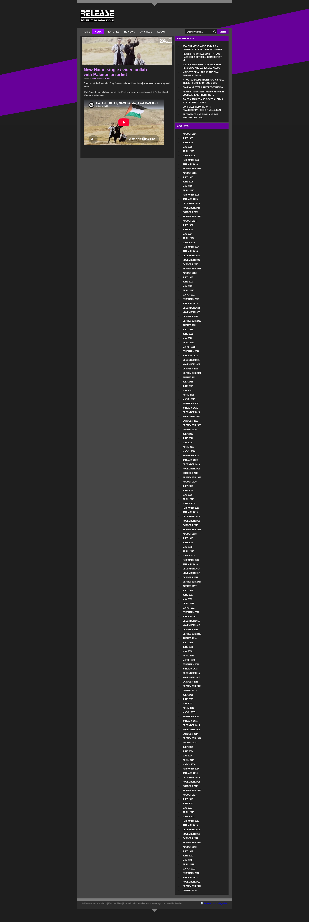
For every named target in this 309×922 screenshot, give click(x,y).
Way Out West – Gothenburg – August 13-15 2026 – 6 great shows (202, 48)
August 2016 (190, 638)
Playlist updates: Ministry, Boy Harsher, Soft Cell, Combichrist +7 (202, 57)
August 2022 (190, 325)
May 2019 (187, 495)
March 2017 (189, 608)
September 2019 (192, 477)
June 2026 (188, 142)
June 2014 (188, 751)
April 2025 (188, 190)
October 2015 (190, 682)
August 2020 (190, 429)
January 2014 (190, 773)
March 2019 (189, 503)
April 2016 (188, 655)
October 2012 (190, 838)
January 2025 (190, 199)
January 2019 (190, 512)
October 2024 (190, 212)
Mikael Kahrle (104, 79)
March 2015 (189, 712)
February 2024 (191, 247)
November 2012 (191, 834)
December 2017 (191, 569)
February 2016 (191, 664)
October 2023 (190, 264)
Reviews (129, 31)
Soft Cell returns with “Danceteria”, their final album (202, 108)
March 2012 (189, 869)
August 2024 (190, 221)
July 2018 (188, 538)
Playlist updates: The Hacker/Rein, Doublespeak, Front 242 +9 (203, 93)
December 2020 (191, 412)
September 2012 (192, 842)
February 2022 (191, 351)
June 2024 (188, 229)
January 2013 (190, 825)
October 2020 (190, 421)
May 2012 (187, 860)
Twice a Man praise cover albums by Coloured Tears (203, 101)
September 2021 (192, 373)
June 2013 (188, 803)
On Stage (146, 31)
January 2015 (190, 721)
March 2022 (189, 347)
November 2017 (191, 573)
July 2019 (188, 486)
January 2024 (190, 251)
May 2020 (187, 442)
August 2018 (190, 534)
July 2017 (188, 590)
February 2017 (191, 612)
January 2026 (190, 164)
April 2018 (188, 551)
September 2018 (192, 529)
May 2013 (187, 808)
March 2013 (189, 816)
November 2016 (191, 625)
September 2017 (192, 582)
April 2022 (188, 342)
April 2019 (188, 499)
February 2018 (191, 560)
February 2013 (191, 821)
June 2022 (188, 334)
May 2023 (187, 286)
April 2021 (188, 395)
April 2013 (188, 812)
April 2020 (188, 447)
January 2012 (190, 877)
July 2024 (188, 225)
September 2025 (192, 168)
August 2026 (190, 134)
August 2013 (190, 795)
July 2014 (188, 747)
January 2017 (190, 616)
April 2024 (188, 238)
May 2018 (187, 547)
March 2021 (189, 399)
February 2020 (191, 455)
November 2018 (191, 521)
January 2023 (190, 303)
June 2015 (188, 699)
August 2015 (190, 690)
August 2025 (190, 173)
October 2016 (190, 629)
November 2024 (191, 208)
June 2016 (188, 647)
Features (113, 31)
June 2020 (188, 438)
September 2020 (192, 425)
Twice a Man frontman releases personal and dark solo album (202, 66)
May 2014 (187, 756)
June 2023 (188, 282)
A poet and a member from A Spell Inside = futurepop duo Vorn (203, 81)
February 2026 (191, 160)
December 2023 (191, 255)
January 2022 (190, 355)
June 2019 (188, 490)
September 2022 (192, 321)
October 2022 (190, 316)
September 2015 (192, 686)
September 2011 (192, 886)
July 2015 (188, 695)
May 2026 (187, 147)
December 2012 (191, 829)
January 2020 (190, 460)
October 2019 (190, 473)
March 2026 (189, 155)
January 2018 (190, 564)
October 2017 (190, 577)
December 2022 (191, 308)
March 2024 (189, 242)
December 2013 (191, 777)
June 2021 (188, 386)
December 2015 (191, 673)
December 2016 (191, 621)
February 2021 (191, 403)
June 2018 (188, 542)
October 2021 (190, 369)
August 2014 (190, 742)
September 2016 (192, 634)
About (161, 31)
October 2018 (190, 525)
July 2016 (188, 642)
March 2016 (189, 660)
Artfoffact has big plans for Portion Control (200, 116)
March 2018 (189, 555)
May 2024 (187, 234)
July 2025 (188, 177)
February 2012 (191, 873)
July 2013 (188, 799)
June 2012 (188, 856)
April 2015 (188, 708)
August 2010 (190, 890)
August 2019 (190, 482)
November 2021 (191, 364)
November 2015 (191, 677)
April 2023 (188, 290)
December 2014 (191, 725)
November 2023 (191, 260)
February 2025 (191, 195)
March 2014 (189, 764)
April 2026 (188, 151)
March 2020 (189, 451)
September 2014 (192, 738)
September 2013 (192, 790)
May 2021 (187, 390)
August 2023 (190, 273)
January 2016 (190, 669)
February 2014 (191, 769)
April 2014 (188, 760)
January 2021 (190, 408)
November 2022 (191, 312)
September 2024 (192, 216)
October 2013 (190, 786)
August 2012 (190, 847)
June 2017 (188, 595)
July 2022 (188, 329)
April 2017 (188, 603)
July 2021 (188, 382)
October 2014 (190, 734)
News (98, 31)
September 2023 (192, 269)
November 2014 (191, 729)
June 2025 (188, 182)
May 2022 (187, 338)
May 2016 (187, 651)
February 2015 (191, 716)
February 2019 (191, 508)
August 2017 (190, 586)
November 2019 (191, 469)
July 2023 (188, 277)
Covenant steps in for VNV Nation (203, 87)
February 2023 (191, 299)
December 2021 (191, 360)
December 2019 (191, 464)
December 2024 (191, 203)
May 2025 (187, 186)
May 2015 (187, 703)
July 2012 (188, 851)
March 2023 (189, 295)
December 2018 (191, 516)
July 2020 (188, 434)
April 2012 (188, 864)
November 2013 (191, 782)
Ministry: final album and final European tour (201, 74)
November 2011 (191, 882)
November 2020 (191, 416)
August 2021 (190, 377)
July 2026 (188, 138)
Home (86, 31)
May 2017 (187, 599)
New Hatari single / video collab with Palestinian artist (115, 72)
